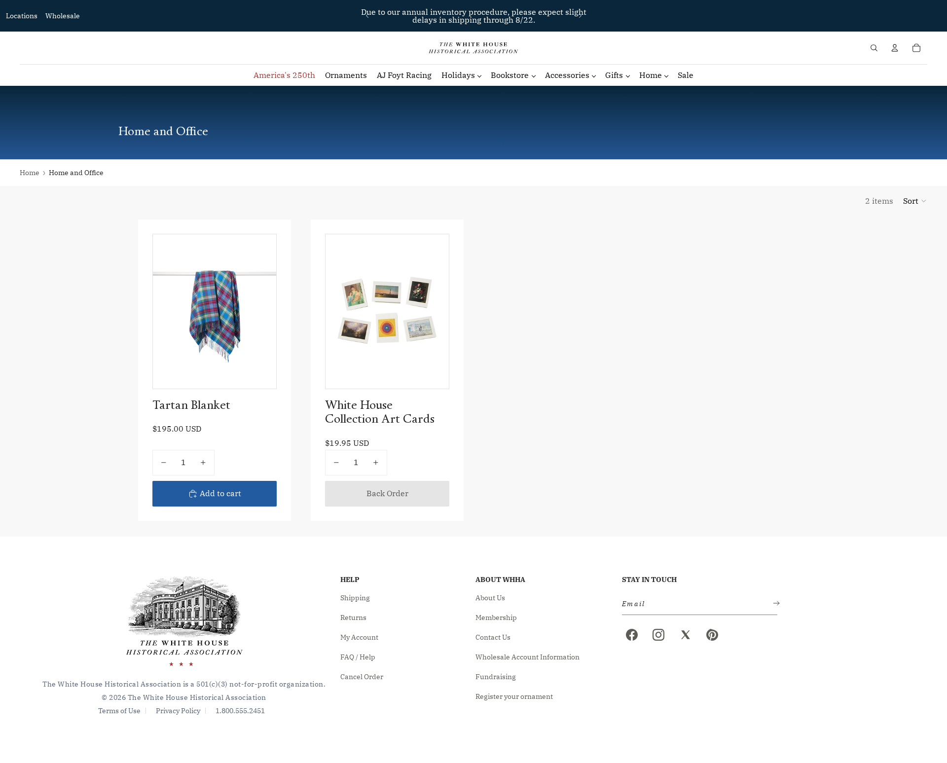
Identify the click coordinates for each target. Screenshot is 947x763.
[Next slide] (580, 16)
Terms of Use (119, 711)
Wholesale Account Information (527, 657)
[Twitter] (685, 635)
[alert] (696, 604)
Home (29, 172)
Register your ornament (514, 696)
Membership (496, 617)
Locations (21, 15)
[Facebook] (632, 635)
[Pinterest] (712, 635)
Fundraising (495, 676)
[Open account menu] (895, 48)
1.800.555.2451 (240, 711)
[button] (915, 201)
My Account (359, 637)
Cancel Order (361, 676)
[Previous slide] (367, 16)
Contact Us (492, 637)
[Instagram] (658, 635)
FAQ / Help (357, 657)
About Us (490, 597)
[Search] (874, 48)
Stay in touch (649, 579)
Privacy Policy (178, 711)
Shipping (355, 597)
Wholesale (62, 15)
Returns (353, 617)
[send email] (774, 604)
